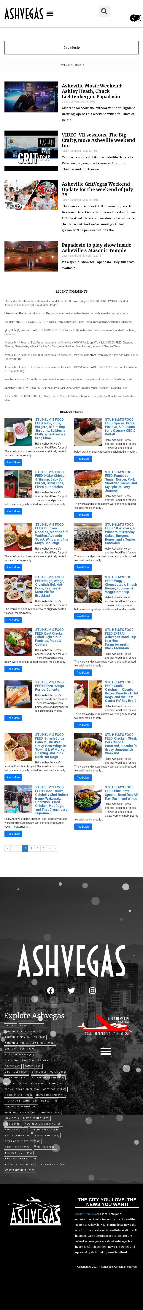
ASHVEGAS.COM (86, 1214)
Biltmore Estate (19, 1054)
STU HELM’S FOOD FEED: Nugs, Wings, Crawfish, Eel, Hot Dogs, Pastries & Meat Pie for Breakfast (49, 586)
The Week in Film (20, 1164)
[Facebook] (50, 990)
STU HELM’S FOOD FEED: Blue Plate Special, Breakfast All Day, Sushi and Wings (121, 792)
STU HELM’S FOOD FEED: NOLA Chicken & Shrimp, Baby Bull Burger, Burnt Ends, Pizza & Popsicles (50, 479)
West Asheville (19, 1170)
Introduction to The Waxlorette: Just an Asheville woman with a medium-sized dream (78, 313)
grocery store (18, 1095)
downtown (16, 1078)
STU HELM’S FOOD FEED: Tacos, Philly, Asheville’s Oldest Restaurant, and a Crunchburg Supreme (75, 321)
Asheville (31, 1026)
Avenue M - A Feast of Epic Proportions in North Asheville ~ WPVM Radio (46, 342)
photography (18, 1135)
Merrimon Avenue (20, 1112)
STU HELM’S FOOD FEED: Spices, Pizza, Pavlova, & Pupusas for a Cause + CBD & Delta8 (120, 427)
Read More (13, 462)
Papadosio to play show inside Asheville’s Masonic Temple (96, 248)
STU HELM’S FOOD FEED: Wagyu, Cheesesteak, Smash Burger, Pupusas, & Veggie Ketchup (121, 584)
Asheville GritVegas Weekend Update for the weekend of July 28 (97, 190)
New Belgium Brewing (43, 1124)
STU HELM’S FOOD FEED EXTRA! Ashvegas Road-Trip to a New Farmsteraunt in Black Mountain (120, 639)
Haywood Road (50, 1095)
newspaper (16, 1130)
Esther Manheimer (48, 1078)
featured (16, 1083)
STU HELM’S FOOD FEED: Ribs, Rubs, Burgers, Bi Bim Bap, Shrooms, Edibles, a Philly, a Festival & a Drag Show (50, 429)
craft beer (16, 1072)
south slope (18, 1147)
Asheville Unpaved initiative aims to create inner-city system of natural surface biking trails (80, 379)
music (13, 1124)
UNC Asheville (52, 1164)
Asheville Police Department (30, 1043)
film (38, 1083)
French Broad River (22, 1089)
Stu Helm (9, 321)
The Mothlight (18, 1153)
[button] (49, 13)
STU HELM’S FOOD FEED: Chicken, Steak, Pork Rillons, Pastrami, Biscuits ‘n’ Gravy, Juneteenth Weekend (121, 744)
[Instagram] (138, 18)
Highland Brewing (21, 1101)
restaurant (47, 1135)
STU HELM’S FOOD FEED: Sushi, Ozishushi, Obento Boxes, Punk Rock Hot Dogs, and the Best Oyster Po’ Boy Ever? (121, 691)
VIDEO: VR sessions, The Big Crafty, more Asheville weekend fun (98, 140)
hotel (49, 1101)
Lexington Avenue (21, 1106)
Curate (58, 1072)
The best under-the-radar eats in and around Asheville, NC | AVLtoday (44, 301)
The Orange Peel (20, 1158)
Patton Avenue (44, 1130)
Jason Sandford (71, 151)
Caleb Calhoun (70, 101)
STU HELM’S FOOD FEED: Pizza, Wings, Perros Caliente (50, 686)
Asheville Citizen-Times (25, 1031)
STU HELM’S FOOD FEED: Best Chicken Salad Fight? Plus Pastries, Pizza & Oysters (49, 637)
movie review (36, 1118)
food (56, 1083)
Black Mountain (19, 1060)
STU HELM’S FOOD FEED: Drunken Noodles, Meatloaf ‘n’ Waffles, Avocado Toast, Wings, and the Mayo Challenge (51, 534)
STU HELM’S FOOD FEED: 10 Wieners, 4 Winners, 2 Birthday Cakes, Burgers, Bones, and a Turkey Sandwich (120, 534)
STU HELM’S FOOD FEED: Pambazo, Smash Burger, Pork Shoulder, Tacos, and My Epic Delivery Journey (121, 481)
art (10, 1026)
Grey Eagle (54, 1089)
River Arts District (23, 1141)
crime (39, 1072)
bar (10, 1049)
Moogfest (50, 1112)
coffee (12, 1066)
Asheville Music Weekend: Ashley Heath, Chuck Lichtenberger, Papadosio (92, 91)
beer (27, 1049)
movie (12, 1118)
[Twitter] (71, 990)
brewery (48, 1060)
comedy (33, 1066)
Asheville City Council (25, 1037)
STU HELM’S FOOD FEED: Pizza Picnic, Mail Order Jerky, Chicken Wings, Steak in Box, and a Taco (71, 387)
